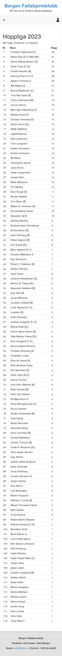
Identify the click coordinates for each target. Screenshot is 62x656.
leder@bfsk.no (21, 648)
